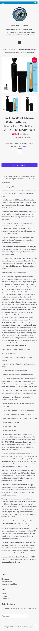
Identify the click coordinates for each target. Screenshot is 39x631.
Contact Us (5, 599)
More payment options (19, 169)
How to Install (7, 581)
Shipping (11, 137)
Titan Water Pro (19, 627)
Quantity (19, 149)
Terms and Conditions (9, 584)
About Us (5, 596)
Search (4, 593)
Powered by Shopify (30, 627)
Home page (6, 579)
